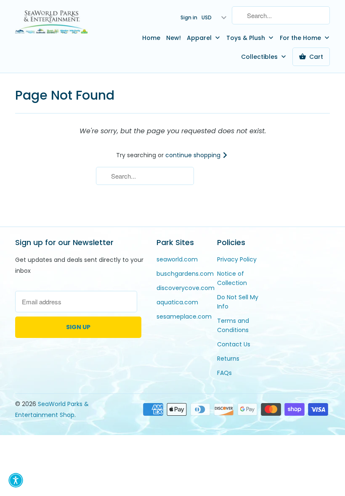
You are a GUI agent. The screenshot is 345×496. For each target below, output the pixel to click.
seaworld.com (177, 259)
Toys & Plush (246, 38)
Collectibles (260, 57)
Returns (228, 358)
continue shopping (193, 155)
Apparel (200, 38)
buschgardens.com (185, 273)
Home (151, 38)
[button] (15, 480)
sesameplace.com (184, 316)
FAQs (224, 373)
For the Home (301, 38)
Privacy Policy (237, 259)
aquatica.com (177, 302)
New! (173, 38)
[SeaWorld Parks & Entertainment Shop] (51, 21)
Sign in (188, 17)
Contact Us (233, 344)
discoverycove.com (186, 288)
